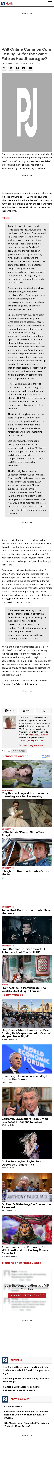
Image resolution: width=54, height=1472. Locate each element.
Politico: (6, 217)
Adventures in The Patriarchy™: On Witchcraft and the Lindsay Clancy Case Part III (25, 1250)
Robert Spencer (9, 1039)
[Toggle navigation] (50, 3)
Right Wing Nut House (38, 734)
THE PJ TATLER (19, 751)
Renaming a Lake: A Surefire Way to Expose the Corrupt (25, 1077)
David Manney (8, 1125)
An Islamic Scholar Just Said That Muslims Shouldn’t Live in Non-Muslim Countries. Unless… (26, 1414)
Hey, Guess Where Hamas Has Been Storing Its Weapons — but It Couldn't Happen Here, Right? (27, 1033)
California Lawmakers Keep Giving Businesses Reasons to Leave (25, 1120)
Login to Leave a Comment (27, 1295)
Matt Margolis (9, 1210)
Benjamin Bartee (9, 1256)
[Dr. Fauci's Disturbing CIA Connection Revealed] (27, 1187)
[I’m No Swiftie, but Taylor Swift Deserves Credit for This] (27, 1144)
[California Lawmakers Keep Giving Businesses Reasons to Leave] (27, 1101)
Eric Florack (8, 1082)
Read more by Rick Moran (32, 745)
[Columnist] (10, 722)
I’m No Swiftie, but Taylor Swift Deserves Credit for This (22, 1163)
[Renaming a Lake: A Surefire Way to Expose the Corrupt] (27, 1058)
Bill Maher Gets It (13, 1406)
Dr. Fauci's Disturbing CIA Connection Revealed (26, 1206)
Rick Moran (7, 63)
